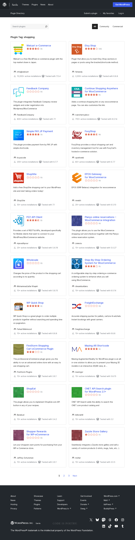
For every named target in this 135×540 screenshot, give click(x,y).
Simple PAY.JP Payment (39, 131)
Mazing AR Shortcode (97, 345)
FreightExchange (94, 302)
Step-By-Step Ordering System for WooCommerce (100, 261)
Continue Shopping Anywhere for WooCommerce (101, 90)
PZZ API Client (34, 217)
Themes (37, 500)
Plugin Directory (18, 13)
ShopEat (31, 388)
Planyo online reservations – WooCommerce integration (100, 218)
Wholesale (32, 260)
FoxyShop (90, 131)
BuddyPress (110, 508)
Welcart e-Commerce (38, 45)
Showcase (38, 496)
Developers (62, 504)
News (13, 500)
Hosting (14, 504)
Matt (107, 500)
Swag (84, 508)
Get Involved (86, 496)
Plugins (37, 504)
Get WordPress (122, 4)
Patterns (37, 508)
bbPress (108, 504)
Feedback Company (37, 88)
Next (75, 476)
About (13, 496)
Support (60, 500)
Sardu (38, 523)
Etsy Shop (90, 45)
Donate (84, 504)
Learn (59, 496)
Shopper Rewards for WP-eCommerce (37, 433)
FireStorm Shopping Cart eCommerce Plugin (39, 347)
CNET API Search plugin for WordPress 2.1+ (98, 390)
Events (83, 500)
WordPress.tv (64, 508)
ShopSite (31, 174)
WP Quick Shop (35, 302)
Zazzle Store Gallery (96, 431)
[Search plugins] (46, 26)
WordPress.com (112, 496)
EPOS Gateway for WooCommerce (95, 176)
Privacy (14, 508)
